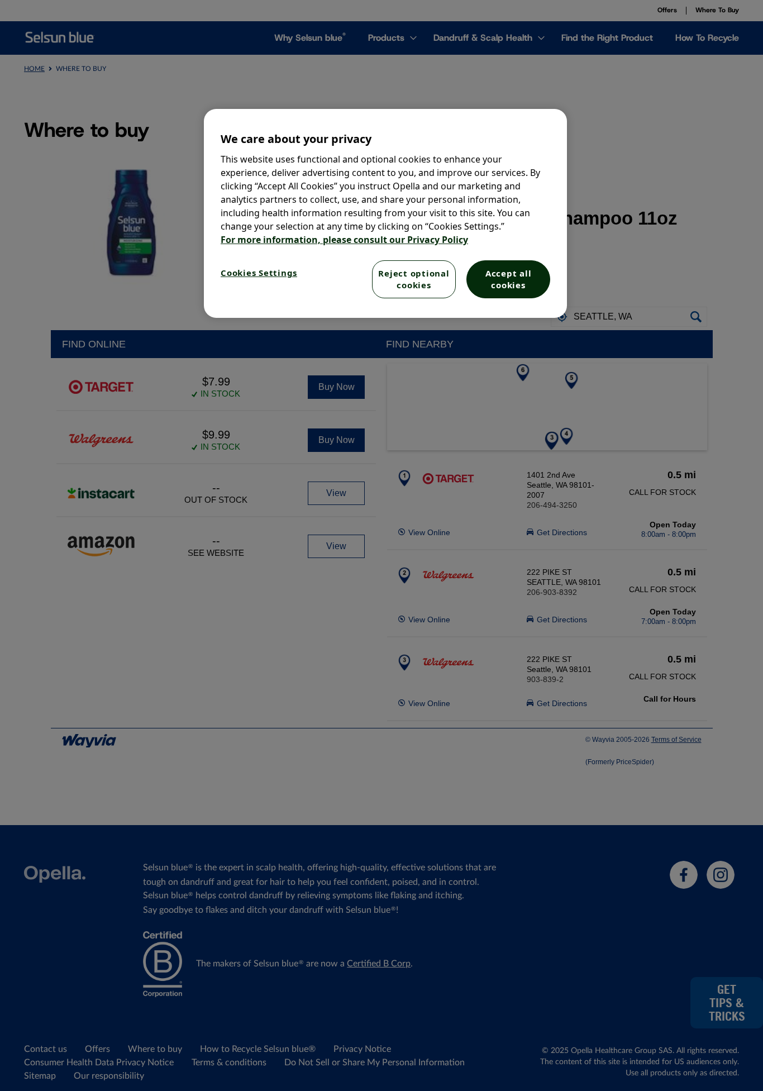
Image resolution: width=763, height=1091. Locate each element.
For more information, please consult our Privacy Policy (344, 240)
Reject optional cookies (413, 279)
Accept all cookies (508, 279)
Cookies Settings (259, 272)
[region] (385, 213)
